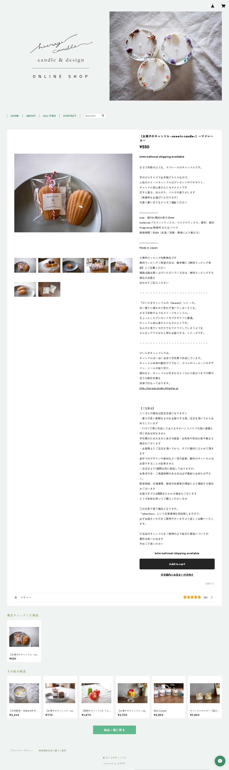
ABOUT (31, 115)
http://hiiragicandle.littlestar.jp (159, 388)
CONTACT (70, 115)
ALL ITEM (49, 115)
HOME (15, 115)
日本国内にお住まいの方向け (177, 574)
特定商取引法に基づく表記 (52, 750)
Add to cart (177, 564)
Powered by (111, 763)
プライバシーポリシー (21, 750)
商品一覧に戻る (114, 730)
